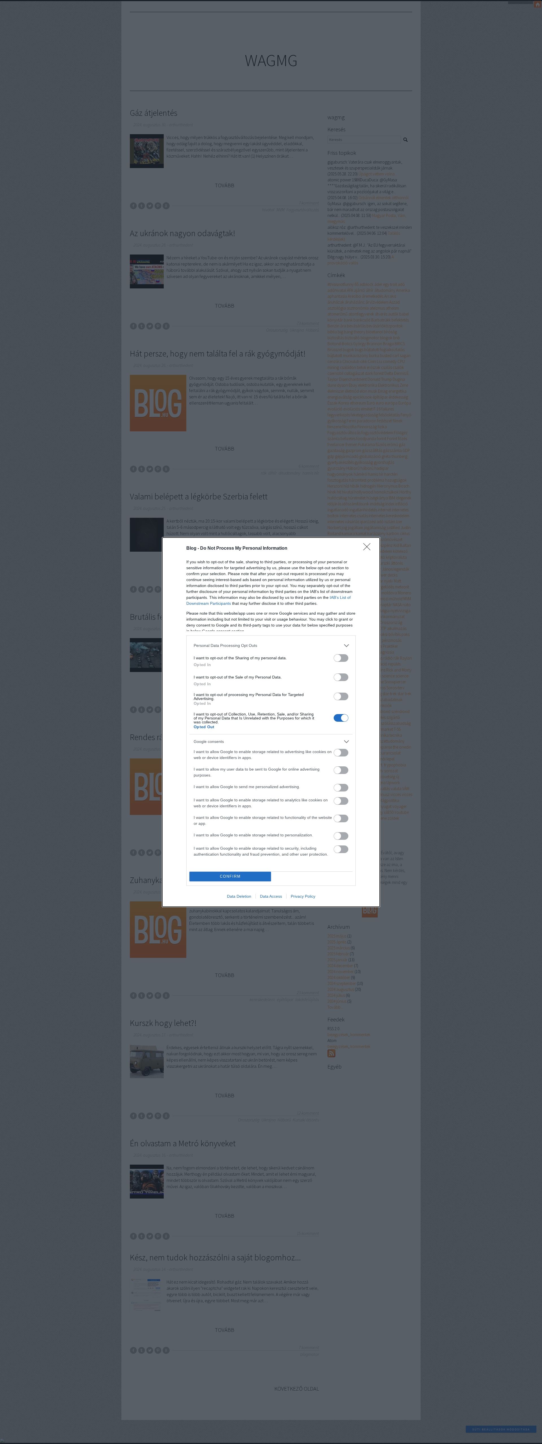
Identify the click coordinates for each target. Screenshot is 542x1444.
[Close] (368, 548)
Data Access (271, 896)
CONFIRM (230, 876)
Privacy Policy (303, 896)
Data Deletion (239, 896)
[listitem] (271, 646)
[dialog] (271, 722)
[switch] (341, 658)
